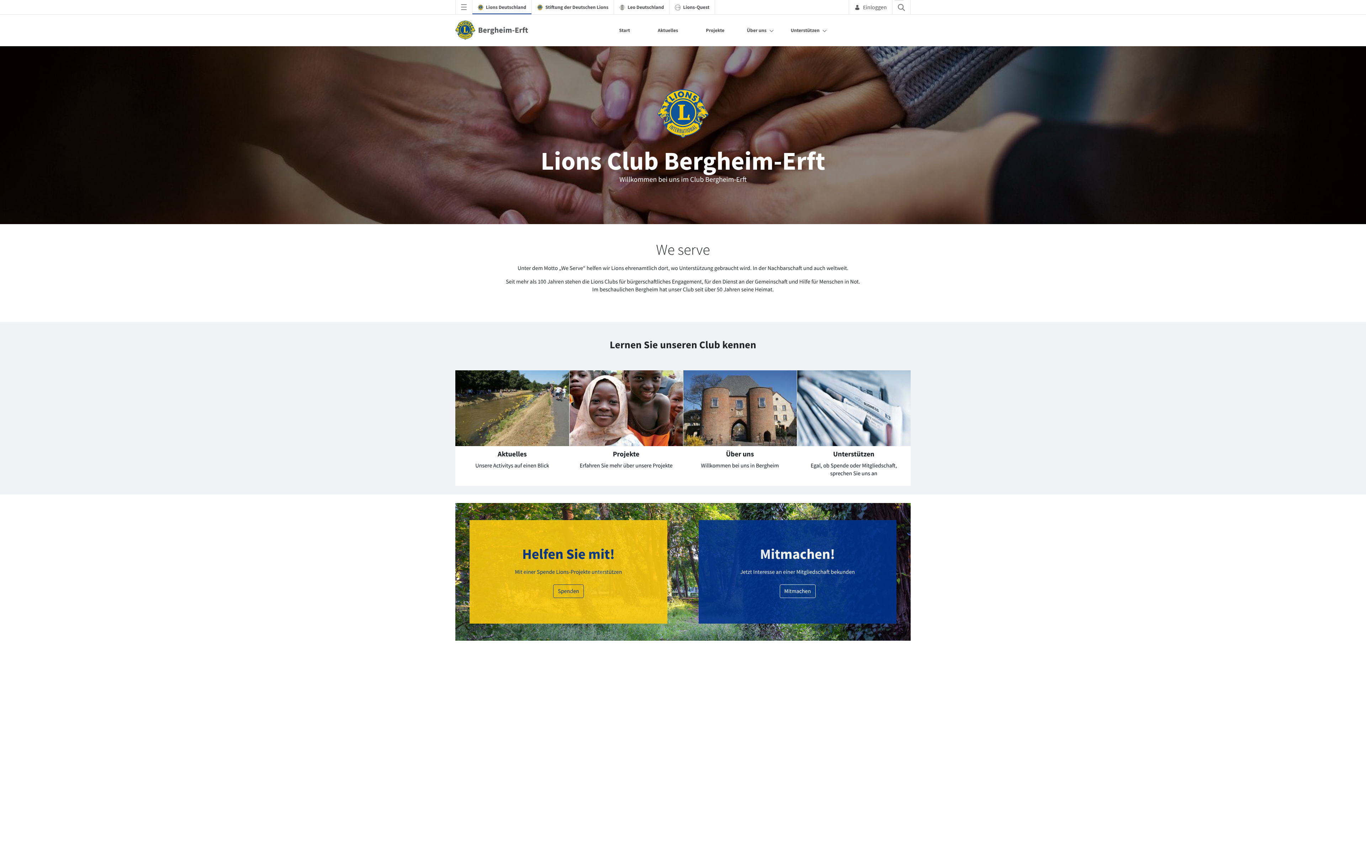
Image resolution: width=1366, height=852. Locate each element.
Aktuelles (668, 30)
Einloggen (875, 7)
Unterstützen (805, 30)
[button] (726, 497)
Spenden (568, 807)
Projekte (715, 30)
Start (624, 30)
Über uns (757, 30)
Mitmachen (797, 807)
